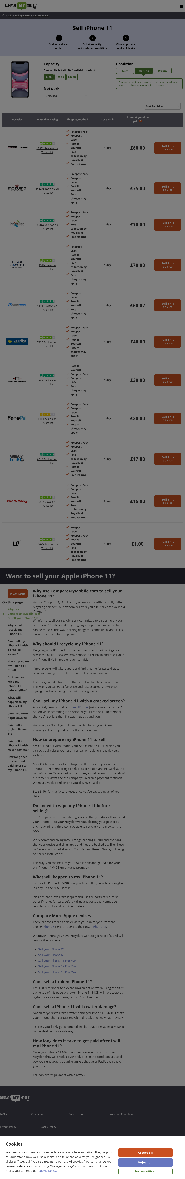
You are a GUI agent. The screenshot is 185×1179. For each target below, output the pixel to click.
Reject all (145, 1162)
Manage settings (145, 1171)
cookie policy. (48, 1171)
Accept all (145, 1152)
